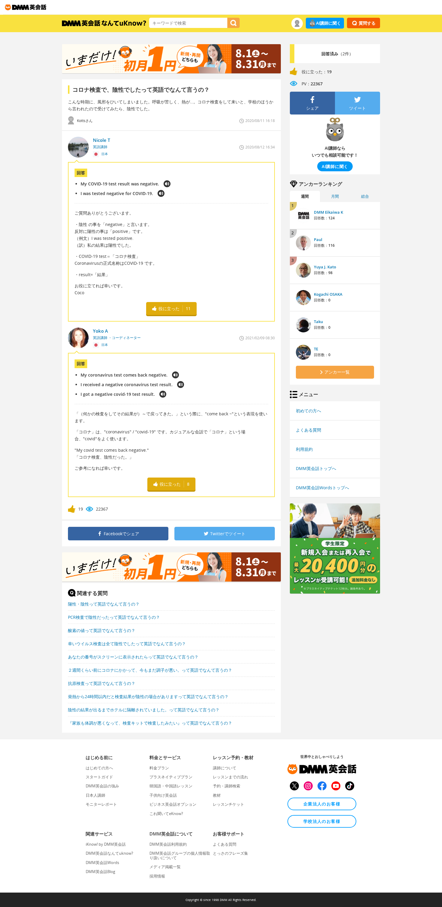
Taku (318, 321)
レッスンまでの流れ (230, 777)
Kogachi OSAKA (328, 294)
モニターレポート (101, 804)
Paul (318, 239)
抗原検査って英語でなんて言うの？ (101, 683)
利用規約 (304, 449)
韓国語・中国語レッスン (170, 786)
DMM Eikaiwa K (328, 212)
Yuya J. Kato (325, 267)
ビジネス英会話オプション (172, 804)
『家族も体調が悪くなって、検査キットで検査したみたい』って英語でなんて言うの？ (150, 723)
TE (316, 349)
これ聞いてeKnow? (166, 813)
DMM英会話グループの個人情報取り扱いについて (179, 855)
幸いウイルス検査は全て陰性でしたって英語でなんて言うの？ (127, 643)
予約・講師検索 (226, 786)
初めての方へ (308, 411)
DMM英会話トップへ (316, 468)
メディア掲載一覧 (165, 866)
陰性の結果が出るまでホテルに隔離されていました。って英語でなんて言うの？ (143, 710)
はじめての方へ (99, 768)
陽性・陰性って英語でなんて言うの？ (104, 604)
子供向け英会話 (163, 795)
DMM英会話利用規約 (168, 844)
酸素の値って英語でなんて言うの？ (101, 630)
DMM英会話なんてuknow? (109, 853)
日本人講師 (95, 795)
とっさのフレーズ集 (230, 853)
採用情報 (157, 876)
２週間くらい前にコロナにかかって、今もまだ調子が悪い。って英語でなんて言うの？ (150, 670)
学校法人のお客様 (321, 821)
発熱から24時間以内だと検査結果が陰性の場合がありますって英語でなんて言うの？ (148, 696)
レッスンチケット (228, 804)
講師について (224, 768)
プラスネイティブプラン (170, 777)
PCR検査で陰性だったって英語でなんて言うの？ (114, 617)
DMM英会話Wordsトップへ (322, 487)
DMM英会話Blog (100, 871)
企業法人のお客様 (321, 804)
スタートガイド (99, 777)
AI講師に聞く (328, 23)
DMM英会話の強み (102, 786)
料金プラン (159, 768)
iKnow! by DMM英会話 (106, 844)
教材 (217, 795)
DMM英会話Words (102, 862)
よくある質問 (308, 430)
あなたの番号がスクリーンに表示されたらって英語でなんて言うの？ (133, 657)
